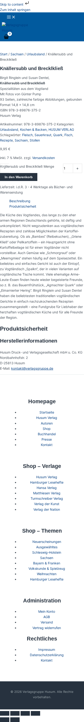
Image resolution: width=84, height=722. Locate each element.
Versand (47, 622)
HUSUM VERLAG (61, 129)
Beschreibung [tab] (19, 201)
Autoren (47, 423)
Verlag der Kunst (46, 504)
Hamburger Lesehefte (46, 482)
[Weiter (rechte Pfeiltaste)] (15, 719)
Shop (47, 429)
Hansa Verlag (47, 488)
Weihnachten (46, 574)
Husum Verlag (46, 418)
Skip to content (12, 4)
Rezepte (6, 140)
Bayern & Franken (46, 563)
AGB (46, 617)
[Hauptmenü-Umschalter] (11, 17)
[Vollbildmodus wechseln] (15, 713)
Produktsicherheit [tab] (22, 206)
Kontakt (46, 445)
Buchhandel (47, 434)
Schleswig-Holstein (46, 552)
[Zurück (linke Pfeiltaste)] (4, 719)
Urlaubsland (36, 54)
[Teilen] (25, 713)
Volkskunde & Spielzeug (46, 568)
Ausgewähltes (46, 547)
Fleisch (27, 135)
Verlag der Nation (46, 509)
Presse (47, 439)
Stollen (35, 140)
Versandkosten (43, 158)
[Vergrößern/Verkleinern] (4, 713)
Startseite (46, 412)
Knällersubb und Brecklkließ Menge (27, 166)
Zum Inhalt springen (15, 10)
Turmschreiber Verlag (47, 498)
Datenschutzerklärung (47, 655)
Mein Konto (46, 611)
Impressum (46, 649)
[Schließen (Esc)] (35, 713)
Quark (58, 135)
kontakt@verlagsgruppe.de (32, 368)
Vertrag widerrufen (46, 628)
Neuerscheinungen (46, 542)
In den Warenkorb (19, 177)
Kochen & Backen (33, 129)
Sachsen (17, 54)
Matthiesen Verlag (46, 493)
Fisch (68, 135)
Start (3, 54)
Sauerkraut (43, 135)
